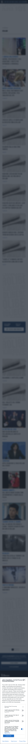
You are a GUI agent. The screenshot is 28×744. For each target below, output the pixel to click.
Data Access (14, 741)
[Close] (25, 680)
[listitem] (14, 707)
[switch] (22, 710)
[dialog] (14, 710)
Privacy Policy (22, 741)
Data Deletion (5, 741)
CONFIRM (8, 735)
